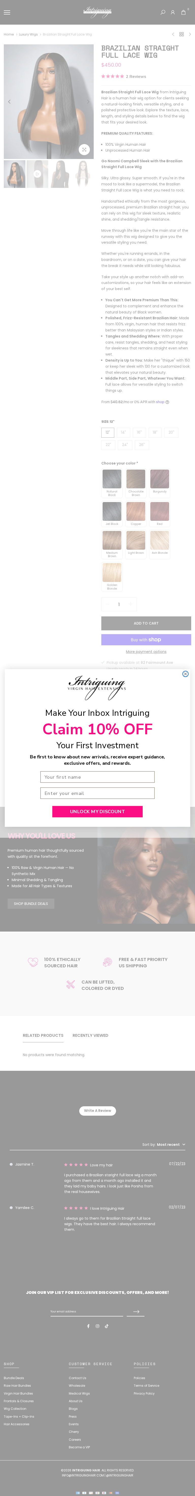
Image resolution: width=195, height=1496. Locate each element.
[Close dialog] (185, 674)
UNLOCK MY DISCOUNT (97, 811)
